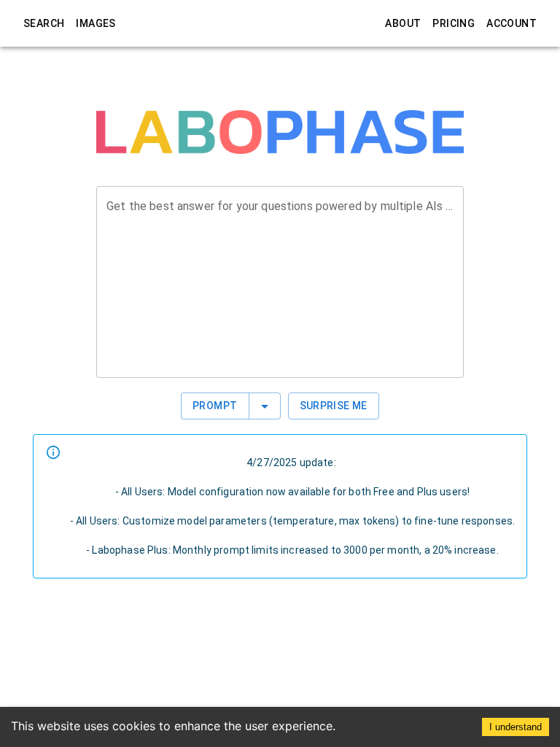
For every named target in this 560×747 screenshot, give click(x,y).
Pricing (453, 23)
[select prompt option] (265, 405)
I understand (515, 726)
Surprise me (334, 405)
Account (511, 23)
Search (43, 23)
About (403, 23)
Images (95, 23)
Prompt (214, 405)
